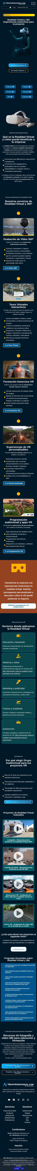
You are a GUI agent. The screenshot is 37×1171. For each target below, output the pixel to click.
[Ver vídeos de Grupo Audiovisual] (9, 1100)
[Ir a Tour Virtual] (18, 292)
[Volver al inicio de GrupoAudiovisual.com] (14, 3)
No (22, 1168)
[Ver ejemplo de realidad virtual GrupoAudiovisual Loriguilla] (18, 828)
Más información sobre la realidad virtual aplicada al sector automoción (18, 737)
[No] (34, 1164)
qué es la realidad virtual (22, 179)
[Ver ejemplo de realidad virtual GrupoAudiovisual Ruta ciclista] (18, 913)
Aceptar (17, 1168)
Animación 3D (9, 1115)
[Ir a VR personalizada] (18, 434)
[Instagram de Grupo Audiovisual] (23, 1100)
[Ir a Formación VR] (18, 369)
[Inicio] (10, 7)
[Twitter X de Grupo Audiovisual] (18, 1100)
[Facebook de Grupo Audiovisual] (14, 1100)
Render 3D (9, 1113)
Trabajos (27, 1113)
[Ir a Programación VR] (18, 507)
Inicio (14, 7)
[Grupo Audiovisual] (18, 1085)
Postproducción (9, 1120)
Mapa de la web (27, 1115)
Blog (27, 1120)
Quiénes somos (27, 1110)
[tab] (19, 15)
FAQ (27, 1117)
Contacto (27, 1122)
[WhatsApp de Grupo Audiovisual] (28, 1100)
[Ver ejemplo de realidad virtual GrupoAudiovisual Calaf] (18, 856)
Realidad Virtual (10, 1117)
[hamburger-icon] (33, 3)
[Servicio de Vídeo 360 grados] (18, 226)
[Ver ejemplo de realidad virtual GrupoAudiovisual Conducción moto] (18, 884)
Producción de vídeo (9, 1110)
